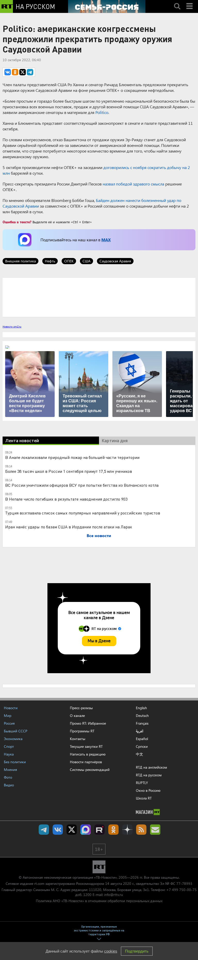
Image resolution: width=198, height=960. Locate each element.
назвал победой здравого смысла (133, 183)
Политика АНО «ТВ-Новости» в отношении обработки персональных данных (99, 900)
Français (142, 723)
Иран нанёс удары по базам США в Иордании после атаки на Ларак (68, 526)
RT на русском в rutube (99, 829)
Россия (9, 723)
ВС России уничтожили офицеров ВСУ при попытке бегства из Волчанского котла (82, 485)
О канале (77, 715)
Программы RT (82, 730)
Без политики (15, 761)
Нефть (50, 261)
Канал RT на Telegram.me (44, 829)
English (141, 708)
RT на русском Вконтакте (58, 829)
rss (141, 829)
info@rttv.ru (113, 894)
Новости (11, 707)
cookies (110, 951)
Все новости (99, 535)
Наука (9, 754)
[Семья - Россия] (106, 6)
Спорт (9, 746)
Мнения (10, 769)
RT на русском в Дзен (127, 829)
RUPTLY (142, 782)
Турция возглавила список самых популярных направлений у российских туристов (82, 512)
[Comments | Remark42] (99, 297)
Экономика (13, 738)
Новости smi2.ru (12, 326)
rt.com (39, 883)
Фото (8, 777)
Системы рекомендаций (90, 769)
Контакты (77, 738)
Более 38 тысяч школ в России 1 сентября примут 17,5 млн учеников (68, 471)
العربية (139, 731)
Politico (101, 112)
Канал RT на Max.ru (85, 829)
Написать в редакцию (87, 754)
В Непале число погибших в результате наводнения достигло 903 (66, 499)
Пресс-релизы (81, 707)
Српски (142, 746)
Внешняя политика (20, 261)
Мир (7, 715)
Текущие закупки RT (86, 746)
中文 (139, 754)
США (86, 261)
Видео (9, 785)
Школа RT (144, 798)
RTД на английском (151, 767)
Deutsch (142, 715)
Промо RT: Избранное (88, 723)
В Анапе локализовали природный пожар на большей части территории (72, 457)
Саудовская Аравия (115, 261)
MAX (106, 239)
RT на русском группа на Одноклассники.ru (113, 829)
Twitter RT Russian (72, 829)
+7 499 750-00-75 (181, 889)
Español (142, 738)
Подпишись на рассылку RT (155, 829)
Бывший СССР (15, 730)
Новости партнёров (86, 761)
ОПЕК (68, 261)
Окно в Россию (148, 790)
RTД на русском (149, 774)
